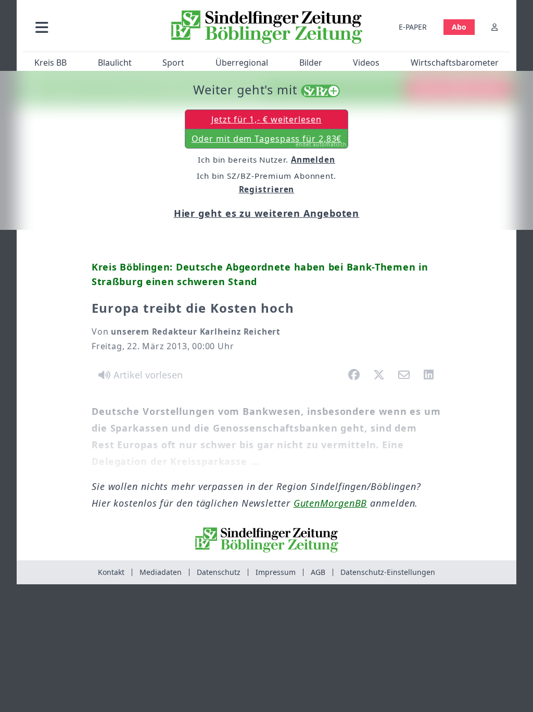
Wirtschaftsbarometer (455, 62)
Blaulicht (115, 62)
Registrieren (267, 189)
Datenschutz (218, 572)
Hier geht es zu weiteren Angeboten (267, 213)
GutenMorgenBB (330, 503)
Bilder (310, 62)
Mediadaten (160, 572)
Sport (173, 62)
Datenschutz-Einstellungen (387, 572)
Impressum (276, 572)
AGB (318, 572)
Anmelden (313, 159)
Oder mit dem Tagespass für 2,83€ (269, 141)
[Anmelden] (494, 26)
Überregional (241, 62)
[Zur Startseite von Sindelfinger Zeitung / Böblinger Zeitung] (266, 27)
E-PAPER (413, 27)
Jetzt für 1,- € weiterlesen (266, 119)
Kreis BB (50, 62)
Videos (366, 62)
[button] (93, 26)
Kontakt (111, 572)
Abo (459, 27)
